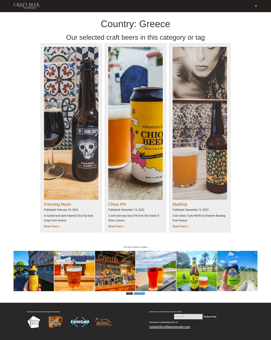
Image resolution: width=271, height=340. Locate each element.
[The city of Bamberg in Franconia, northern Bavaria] (34, 271)
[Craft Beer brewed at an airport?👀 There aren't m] (74, 271)
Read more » (52, 226)
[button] (159, 6)
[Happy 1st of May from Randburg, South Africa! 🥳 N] (196, 271)
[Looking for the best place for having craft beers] (115, 271)
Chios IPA (117, 204)
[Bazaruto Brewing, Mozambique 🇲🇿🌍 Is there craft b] (156, 271)
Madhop (180, 204)
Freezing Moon (57, 204)
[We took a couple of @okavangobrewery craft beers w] (237, 271)
